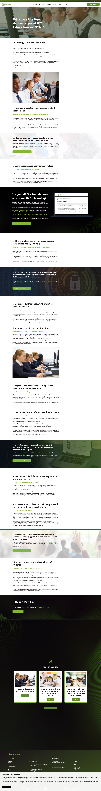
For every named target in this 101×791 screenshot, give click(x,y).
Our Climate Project (77, 769)
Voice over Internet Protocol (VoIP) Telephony (38, 764)
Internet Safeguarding (34, 763)
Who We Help (41, 4)
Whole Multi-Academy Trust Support (58, 770)
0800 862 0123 (10, 762)
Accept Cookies (6, 786)
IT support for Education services (43, 607)
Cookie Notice (69, 777)
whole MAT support (53, 543)
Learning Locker (79, 1)
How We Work (76, 770)
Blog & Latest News (57, 4)
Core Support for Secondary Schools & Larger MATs (61, 768)
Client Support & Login (95, 1)
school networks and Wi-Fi (39, 143)
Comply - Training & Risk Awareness (58, 762)
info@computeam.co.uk (12, 766)
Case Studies (48, 4)
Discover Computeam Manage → (22, 550)
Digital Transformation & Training (38, 452)
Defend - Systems (55, 761)
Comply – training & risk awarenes (48, 281)
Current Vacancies (77, 767)
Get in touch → (18, 611)
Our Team (65, 4)
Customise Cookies (17, 787)
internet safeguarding (41, 145)
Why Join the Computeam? (78, 766)
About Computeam (77, 768)
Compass (86, 1)
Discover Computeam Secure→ (21, 288)
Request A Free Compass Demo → (21, 223)
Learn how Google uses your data (26, 782)
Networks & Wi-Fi (33, 765)
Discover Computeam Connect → (22, 151)
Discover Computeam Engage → (22, 460)
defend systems (28, 280)
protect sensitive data (49, 280)
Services (35, 4)
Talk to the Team (92, 4)
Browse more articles (50, 707)
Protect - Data (54, 760)
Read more (25, 695)
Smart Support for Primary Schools (58, 767)
